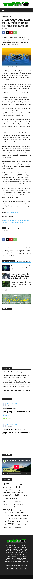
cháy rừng (20, 492)
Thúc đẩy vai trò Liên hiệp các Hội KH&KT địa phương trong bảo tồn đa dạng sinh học (16, 376)
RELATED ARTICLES (8, 261)
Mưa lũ (10, 507)
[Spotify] (21, 568)
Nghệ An (18, 507)
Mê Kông (22, 504)
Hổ (21, 498)
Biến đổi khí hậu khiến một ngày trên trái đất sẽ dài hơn (20, 268)
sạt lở (21, 513)
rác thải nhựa (7, 513)
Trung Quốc (6, 518)
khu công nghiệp (9, 504)
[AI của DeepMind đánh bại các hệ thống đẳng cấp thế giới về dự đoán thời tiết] (6, 276)
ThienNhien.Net (12, 404)
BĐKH (18, 487)
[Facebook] (3, 32)
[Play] (4, 473)
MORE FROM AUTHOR (23, 261)
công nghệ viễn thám (11, 228)
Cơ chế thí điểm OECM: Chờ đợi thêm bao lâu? (16, 386)
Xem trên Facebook (7, 418)
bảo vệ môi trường (9, 490)
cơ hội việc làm (24, 496)
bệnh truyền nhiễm (10, 492)
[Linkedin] (12, 568)
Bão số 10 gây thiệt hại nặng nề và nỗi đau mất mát (16, 391)
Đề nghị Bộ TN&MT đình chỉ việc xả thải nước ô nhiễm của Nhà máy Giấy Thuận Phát (9, 252)
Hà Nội (12, 498)
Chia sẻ (5, 420)
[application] (16, 466)
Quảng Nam (20, 510)
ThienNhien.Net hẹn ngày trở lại (12, 372)
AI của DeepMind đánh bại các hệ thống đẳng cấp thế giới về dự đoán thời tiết (20, 276)
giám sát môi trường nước (24, 228)
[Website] (25, 568)
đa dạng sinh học (22, 524)
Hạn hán (18, 498)
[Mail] (16, 568)
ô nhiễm (26, 521)
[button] (3, 10)
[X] (7, 32)
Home (3, 14)
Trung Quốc (5, 230)
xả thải (17, 518)
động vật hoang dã (15, 527)
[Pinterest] (11, 32)
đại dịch (5, 527)
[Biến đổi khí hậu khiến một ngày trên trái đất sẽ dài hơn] (6, 268)
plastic (15, 510)
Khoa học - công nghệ (11, 14)
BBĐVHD (7, 484)
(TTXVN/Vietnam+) (13, 212)
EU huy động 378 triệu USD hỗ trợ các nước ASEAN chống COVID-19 (24, 252)
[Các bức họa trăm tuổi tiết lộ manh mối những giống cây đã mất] (6, 284)
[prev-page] (3, 290)
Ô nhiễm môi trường (12, 521)
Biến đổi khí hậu (8, 487)
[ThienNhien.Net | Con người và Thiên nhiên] (16, 3)
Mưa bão (5, 507)
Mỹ (14, 507)
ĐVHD (10, 524)
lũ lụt (17, 504)
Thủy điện (15, 515)
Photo (7, 415)
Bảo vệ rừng (19, 490)
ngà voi (23, 507)
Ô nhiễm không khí (24, 518)
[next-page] (5, 290)
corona (5, 496)
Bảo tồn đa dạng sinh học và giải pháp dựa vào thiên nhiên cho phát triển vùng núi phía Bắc (16, 381)
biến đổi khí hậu (19, 484)
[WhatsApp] (15, 32)
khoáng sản (18, 501)
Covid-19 (14, 495)
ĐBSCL (4, 524)
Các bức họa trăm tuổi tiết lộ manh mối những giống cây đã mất (21, 284)
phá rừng (7, 510)
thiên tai (6, 515)
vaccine (13, 518)
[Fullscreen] (29, 473)
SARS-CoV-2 (15, 513)
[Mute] (26, 473)
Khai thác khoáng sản (8, 501)
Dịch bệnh (6, 498)
